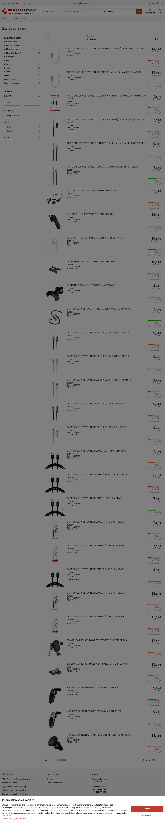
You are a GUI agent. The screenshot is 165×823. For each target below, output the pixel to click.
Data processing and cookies (13, 818)
